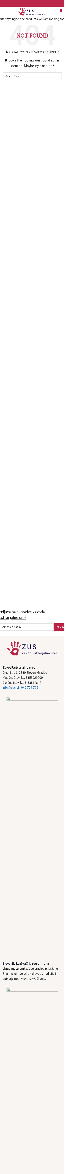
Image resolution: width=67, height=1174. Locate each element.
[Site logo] (32, 11)
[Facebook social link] (28, 3)
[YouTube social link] (36, 3)
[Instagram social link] (32, 3)
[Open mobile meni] (4, 11)
